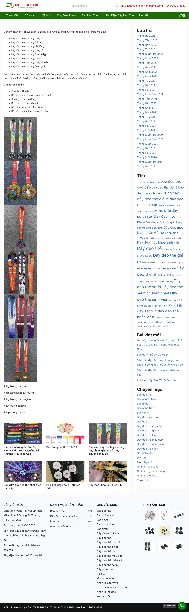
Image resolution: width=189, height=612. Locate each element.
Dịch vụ (47, 15)
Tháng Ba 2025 (146, 35)
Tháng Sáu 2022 (147, 71)
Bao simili (142, 412)
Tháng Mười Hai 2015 (149, 161)
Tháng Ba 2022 (146, 85)
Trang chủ (12, 15)
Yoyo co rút (143, 480)
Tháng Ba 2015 (146, 166)
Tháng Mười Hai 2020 (150, 134)
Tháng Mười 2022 (147, 58)
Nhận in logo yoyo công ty (152, 471)
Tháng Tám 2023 (147, 40)
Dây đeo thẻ (149, 248)
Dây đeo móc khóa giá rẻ (161, 222)
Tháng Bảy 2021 (146, 103)
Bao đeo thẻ (155, 182)
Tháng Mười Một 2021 (150, 94)
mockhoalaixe (158, 322)
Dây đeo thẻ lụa (146, 435)
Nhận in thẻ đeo (146, 475)
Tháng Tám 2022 (147, 62)
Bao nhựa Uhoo (146, 408)
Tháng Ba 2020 (146, 148)
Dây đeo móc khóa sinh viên (158, 242)
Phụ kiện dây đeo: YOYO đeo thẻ (156, 380)
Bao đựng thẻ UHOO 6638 (61, 447)
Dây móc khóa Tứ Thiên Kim (105, 484)
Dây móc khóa (161, 210)
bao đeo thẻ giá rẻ (164, 187)
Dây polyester (145, 453)
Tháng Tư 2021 (146, 116)
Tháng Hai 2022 (146, 89)
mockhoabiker (170, 317)
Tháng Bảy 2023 (147, 44)
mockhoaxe (171, 322)
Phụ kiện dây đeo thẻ (120, 15)
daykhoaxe (163, 205)
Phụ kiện (55, 521)
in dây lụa (170, 305)
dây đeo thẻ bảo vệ (169, 249)
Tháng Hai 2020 (146, 152)
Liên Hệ (143, 15)
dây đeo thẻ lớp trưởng (165, 269)
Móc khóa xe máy (160, 326)
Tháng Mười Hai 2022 (150, 53)
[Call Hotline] (182, 606)
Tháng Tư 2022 (146, 80)
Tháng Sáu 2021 (146, 107)
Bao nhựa (142, 403)
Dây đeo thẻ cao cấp (149, 426)
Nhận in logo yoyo (147, 466)
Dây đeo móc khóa (148, 417)
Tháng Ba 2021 (146, 121)
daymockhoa (174, 205)
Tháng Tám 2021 (147, 98)
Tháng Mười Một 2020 (150, 139)
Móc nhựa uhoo (146, 462)
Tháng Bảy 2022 (147, 67)
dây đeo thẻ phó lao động (161, 281)
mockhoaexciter (144, 322)
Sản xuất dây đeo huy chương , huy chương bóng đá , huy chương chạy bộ (107, 450)
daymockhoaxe (144, 211)
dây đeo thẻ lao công (168, 262)
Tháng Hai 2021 (146, 125)
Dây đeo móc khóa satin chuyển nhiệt (166, 238)
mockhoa (159, 317)
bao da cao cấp (143, 182)
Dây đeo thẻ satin (147, 448)
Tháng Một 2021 (146, 130)
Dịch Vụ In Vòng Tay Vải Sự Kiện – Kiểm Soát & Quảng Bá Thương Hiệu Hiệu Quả (21, 450)
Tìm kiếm (117, 6)
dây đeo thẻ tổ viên (152, 306)
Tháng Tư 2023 (146, 49)
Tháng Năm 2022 (147, 76)
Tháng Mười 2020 (147, 143)
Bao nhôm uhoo (146, 399)
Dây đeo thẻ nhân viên (150, 444)
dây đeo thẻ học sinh (150, 262)
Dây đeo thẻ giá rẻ (148, 430)
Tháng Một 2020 (147, 157)
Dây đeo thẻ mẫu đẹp (150, 439)
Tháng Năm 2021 (147, 112)
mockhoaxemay (144, 326)
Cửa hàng (31, 15)
